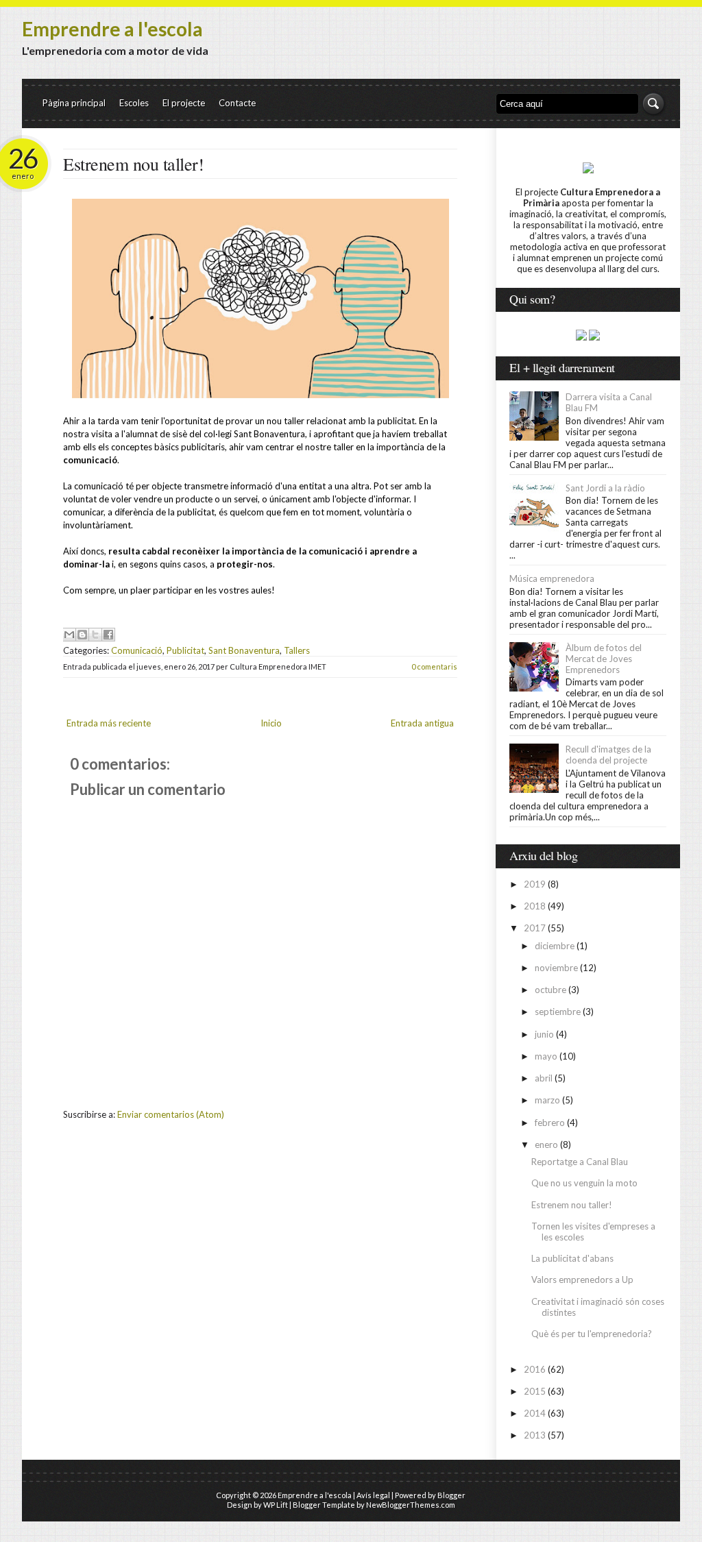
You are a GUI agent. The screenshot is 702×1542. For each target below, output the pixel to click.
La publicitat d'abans (572, 1258)
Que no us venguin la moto (584, 1182)
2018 (535, 906)
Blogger (451, 1495)
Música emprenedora (551, 578)
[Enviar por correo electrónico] (69, 634)
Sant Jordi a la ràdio (605, 487)
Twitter (603, 53)
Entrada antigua (422, 723)
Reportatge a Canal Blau (579, 1161)
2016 (535, 1369)
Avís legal (373, 1495)
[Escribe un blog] (82, 634)
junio (544, 1034)
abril (544, 1078)
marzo (547, 1099)
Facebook (653, 53)
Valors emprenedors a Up (582, 1279)
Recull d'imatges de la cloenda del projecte (608, 755)
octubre (550, 989)
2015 (535, 1391)
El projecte (183, 102)
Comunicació (136, 650)
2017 (535, 927)
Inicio (271, 723)
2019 (535, 884)
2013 (535, 1435)
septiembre (558, 1011)
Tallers (297, 650)
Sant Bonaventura (244, 650)
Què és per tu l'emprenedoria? (591, 1333)
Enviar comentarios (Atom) (170, 1114)
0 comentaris (434, 666)
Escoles (134, 102)
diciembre (554, 945)
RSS (628, 53)
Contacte (237, 102)
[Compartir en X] (95, 634)
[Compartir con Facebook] (108, 634)
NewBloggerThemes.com (410, 1504)
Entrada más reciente (108, 723)
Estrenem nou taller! (133, 164)
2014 (535, 1413)
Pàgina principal (74, 102)
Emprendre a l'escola (112, 28)
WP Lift (275, 1504)
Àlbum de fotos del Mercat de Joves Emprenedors (604, 658)
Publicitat (185, 650)
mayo (546, 1056)
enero (546, 1144)
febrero (550, 1122)
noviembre (556, 967)
